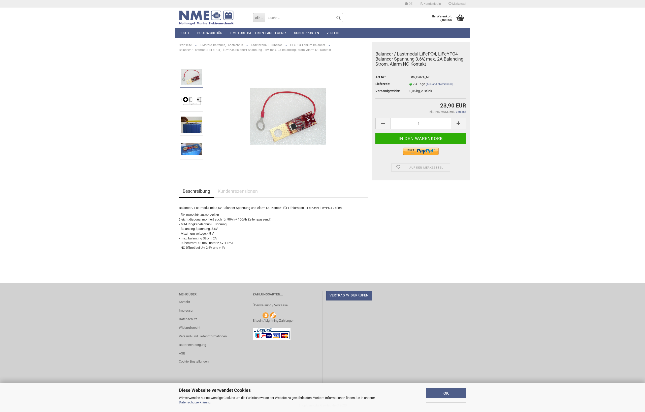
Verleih (333, 33)
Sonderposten (306, 33)
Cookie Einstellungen (194, 361)
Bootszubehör (209, 33)
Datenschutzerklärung (194, 402)
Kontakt (184, 302)
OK (446, 393)
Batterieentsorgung (192, 345)
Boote (184, 33)
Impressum (187, 310)
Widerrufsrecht (189, 327)
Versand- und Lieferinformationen (203, 336)
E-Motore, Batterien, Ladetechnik (258, 33)
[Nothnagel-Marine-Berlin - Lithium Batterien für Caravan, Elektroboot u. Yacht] (212, 18)
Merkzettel (459, 4)
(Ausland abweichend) (440, 84)
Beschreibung (196, 191)
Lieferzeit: (382, 84)
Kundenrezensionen (238, 191)
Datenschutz (188, 319)
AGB (182, 353)
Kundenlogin (432, 4)
